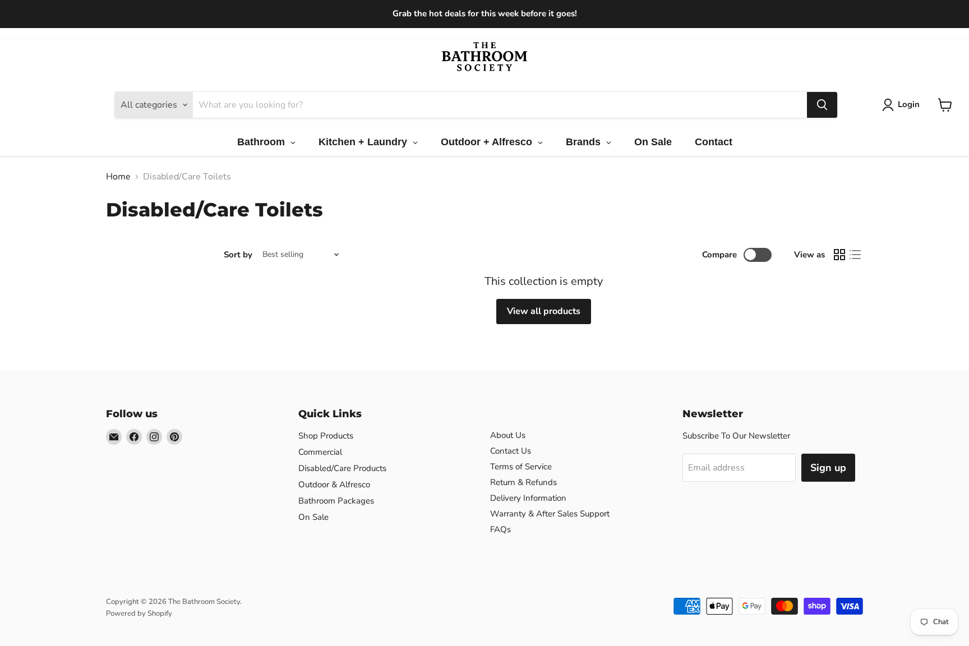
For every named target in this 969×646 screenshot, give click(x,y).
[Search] (822, 105)
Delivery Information (528, 498)
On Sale (313, 517)
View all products (543, 311)
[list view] (855, 254)
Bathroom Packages (336, 500)
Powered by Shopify (139, 613)
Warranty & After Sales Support (550, 513)
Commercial (320, 452)
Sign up (828, 467)
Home (118, 177)
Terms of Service (521, 466)
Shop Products (325, 435)
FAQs (500, 529)
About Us (507, 435)
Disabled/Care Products (342, 468)
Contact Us (510, 450)
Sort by (238, 255)
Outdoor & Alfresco (334, 484)
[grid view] (839, 254)
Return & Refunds (523, 482)
